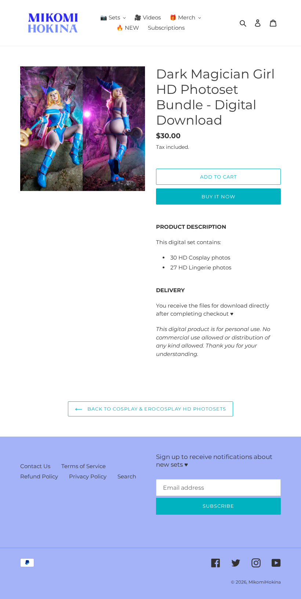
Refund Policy (39, 476)
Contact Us (35, 466)
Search (126, 476)
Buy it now (218, 196)
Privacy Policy (87, 476)
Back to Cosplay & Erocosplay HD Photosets (156, 409)
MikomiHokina (265, 582)
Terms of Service (83, 466)
